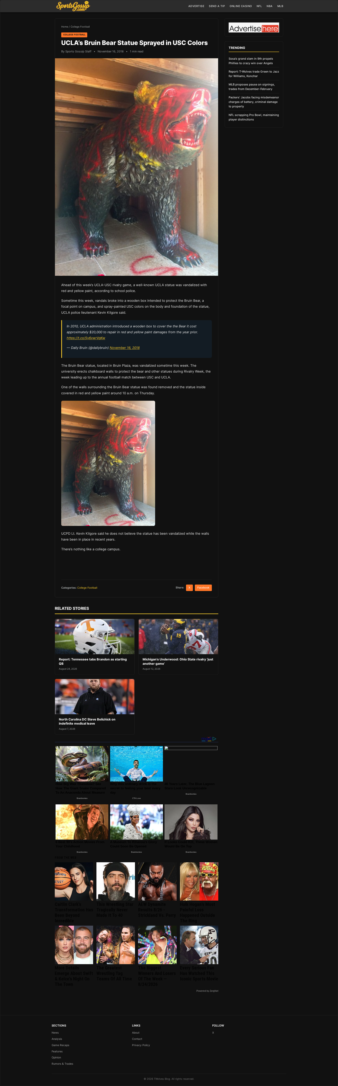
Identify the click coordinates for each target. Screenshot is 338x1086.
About (135, 1032)
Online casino (241, 6)
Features (57, 1051)
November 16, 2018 (125, 348)
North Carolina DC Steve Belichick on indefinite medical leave (87, 721)
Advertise (196, 6)
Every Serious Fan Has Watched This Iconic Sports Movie (199, 973)
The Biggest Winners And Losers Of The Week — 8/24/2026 (157, 976)
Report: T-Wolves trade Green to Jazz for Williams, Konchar (254, 74)
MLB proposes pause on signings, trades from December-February (252, 87)
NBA (270, 6)
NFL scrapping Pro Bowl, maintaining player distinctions (254, 117)
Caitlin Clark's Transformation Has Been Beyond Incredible (74, 912)
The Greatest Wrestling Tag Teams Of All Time (114, 973)
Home (64, 26)
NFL (259, 6)
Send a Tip (217, 6)
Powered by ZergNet (207, 991)
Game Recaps (60, 1045)
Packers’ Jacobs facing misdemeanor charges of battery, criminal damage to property (254, 102)
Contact (137, 1038)
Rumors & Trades (62, 1063)
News (55, 1032)
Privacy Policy (141, 1045)
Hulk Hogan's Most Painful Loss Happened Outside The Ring (197, 912)
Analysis (57, 1038)
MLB (280, 6)
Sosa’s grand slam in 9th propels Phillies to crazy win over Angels (251, 61)
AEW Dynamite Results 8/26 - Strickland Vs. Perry (157, 910)
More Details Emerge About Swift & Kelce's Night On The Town (74, 976)
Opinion (56, 1057)
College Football (80, 26)
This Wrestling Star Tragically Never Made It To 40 (114, 910)
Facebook (203, 587)
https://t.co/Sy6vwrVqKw (86, 338)
